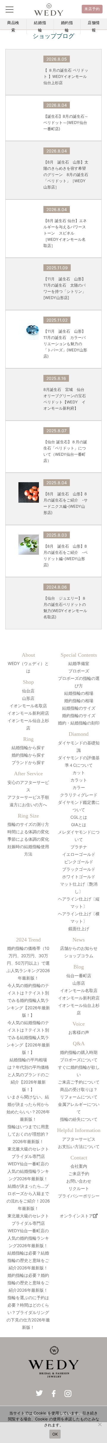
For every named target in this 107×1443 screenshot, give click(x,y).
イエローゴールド (78, 854)
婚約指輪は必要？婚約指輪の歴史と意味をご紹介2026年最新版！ (28, 1283)
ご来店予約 (78, 1173)
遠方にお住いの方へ (28, 804)
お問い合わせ (78, 1180)
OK (55, 1434)
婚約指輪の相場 (78, 700)
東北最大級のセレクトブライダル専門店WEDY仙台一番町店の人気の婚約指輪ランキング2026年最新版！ (28, 1230)
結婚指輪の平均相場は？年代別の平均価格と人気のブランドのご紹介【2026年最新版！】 (28, 1074)
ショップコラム (78, 955)
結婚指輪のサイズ (78, 708)
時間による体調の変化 (28, 831)
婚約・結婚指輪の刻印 (79, 722)
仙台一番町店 (78, 975)
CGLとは (78, 817)
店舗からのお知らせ (78, 948)
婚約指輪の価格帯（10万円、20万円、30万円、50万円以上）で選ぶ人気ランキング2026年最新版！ (28, 963)
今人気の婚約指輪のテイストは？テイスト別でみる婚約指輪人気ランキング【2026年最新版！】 (28, 1000)
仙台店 (28, 690)
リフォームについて (78, 1096)
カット (79, 772)
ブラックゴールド (78, 869)
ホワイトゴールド (78, 876)
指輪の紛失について (78, 1119)
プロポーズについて (78, 1059)
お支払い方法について (79, 1146)
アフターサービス (78, 1139)
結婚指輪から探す (28, 747)
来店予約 (92, 9)
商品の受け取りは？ (78, 1089)
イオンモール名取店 (28, 705)
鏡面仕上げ (78, 928)
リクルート (78, 1188)
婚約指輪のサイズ (78, 715)
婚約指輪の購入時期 (78, 1052)
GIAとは (78, 824)
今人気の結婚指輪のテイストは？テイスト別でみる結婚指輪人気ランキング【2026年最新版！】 (28, 1037)
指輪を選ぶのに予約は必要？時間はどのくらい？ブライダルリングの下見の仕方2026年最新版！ (28, 1312)
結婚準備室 (78, 663)
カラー (79, 787)
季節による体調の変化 (28, 839)
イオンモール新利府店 (28, 713)
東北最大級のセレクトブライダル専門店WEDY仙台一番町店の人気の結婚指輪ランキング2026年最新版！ (28, 1163)
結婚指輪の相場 (78, 693)
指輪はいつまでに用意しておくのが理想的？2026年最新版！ (28, 1134)
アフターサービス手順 (28, 797)
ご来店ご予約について (79, 1081)
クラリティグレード (78, 794)
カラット (78, 779)
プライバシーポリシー (79, 1195)
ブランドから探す (28, 762)
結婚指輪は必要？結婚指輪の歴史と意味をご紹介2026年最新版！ (28, 1260)
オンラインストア (76, 1215)
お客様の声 (78, 1032)
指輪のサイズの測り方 (28, 824)
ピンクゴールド (78, 861)
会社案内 (78, 1166)
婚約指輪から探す (28, 754)
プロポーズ (78, 670)
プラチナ (78, 846)
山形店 (28, 698)
